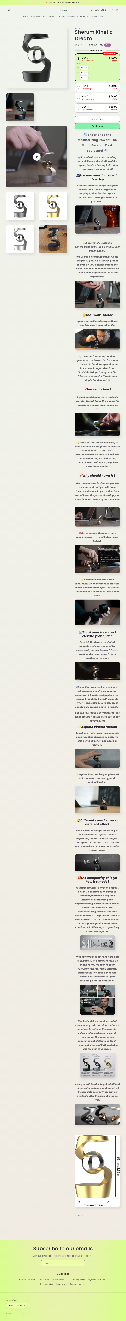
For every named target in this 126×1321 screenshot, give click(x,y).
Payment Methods (96, 1279)
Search (22, 1279)
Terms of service (78, 1284)
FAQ (68, 1279)
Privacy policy (79, 1279)
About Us (32, 1279)
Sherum (25, 1314)
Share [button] (80, 1215)
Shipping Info (61, 1284)
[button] (9, 10)
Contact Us (44, 1279)
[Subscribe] (82, 1263)
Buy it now (97, 126)
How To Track (58, 1279)
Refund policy (46, 1284)
